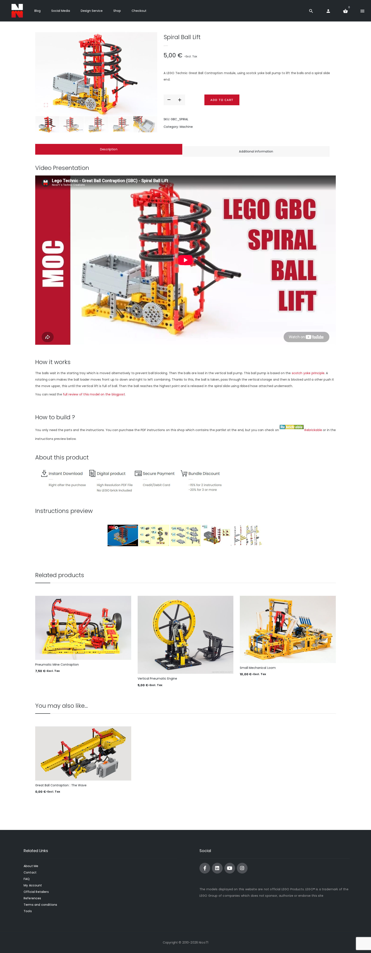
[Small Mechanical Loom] (288, 629)
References (32, 898)
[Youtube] (229, 868)
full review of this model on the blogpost (94, 394)
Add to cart (221, 100)
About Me (31, 866)
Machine (186, 127)
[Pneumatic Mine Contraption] (83, 628)
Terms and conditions (40, 905)
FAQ (27, 879)
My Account (33, 885)
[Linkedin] (217, 868)
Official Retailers (36, 892)
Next (147, 74)
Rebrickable (313, 430)
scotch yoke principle (308, 373)
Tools (28, 911)
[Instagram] (242, 868)
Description (108, 149)
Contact (30, 872)
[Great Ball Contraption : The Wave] (83, 753)
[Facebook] (204, 868)
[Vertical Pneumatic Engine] (186, 635)
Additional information (256, 151)
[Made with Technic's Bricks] (17, 10)
